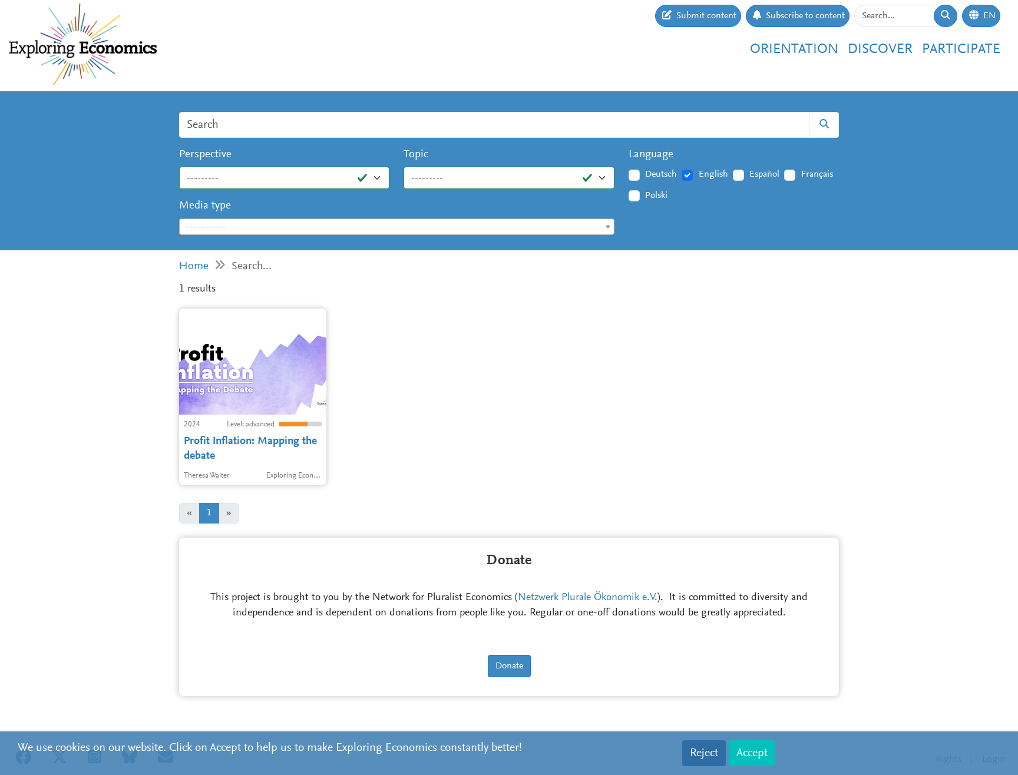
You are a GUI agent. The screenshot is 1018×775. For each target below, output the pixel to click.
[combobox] (396, 226)
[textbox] (397, 227)
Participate (961, 49)
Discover (880, 49)
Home (194, 266)
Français (817, 174)
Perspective (205, 154)
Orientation (794, 49)
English (713, 174)
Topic (416, 154)
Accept (752, 753)
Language (651, 154)
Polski (656, 195)
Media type (205, 205)
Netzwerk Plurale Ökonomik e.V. (587, 597)
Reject (704, 753)
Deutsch (661, 174)
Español (764, 174)
